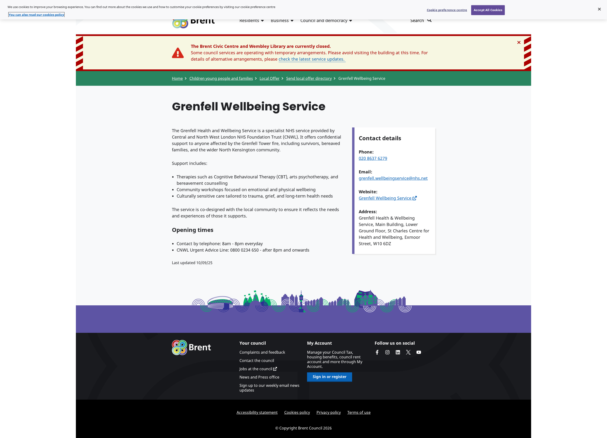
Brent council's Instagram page (387, 352)
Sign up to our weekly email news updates (269, 388)
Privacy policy (329, 412)
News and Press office (259, 377)
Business (280, 20)
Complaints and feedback (262, 352)
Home (177, 78)
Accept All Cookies (488, 10)
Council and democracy (323, 20)
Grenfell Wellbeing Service (386, 198)
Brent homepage (191, 347)
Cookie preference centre (447, 10)
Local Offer (270, 78)
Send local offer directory (309, 78)
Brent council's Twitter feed (408, 352)
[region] (303, 9)
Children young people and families (221, 78)
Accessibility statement (257, 412)
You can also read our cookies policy (36, 15)
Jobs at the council (256, 368)
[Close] (599, 9)
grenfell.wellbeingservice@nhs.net (393, 178)
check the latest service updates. (312, 59)
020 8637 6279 (373, 158)
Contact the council (256, 360)
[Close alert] (518, 42)
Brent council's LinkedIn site (397, 352)
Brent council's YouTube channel (418, 352)
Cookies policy (297, 412)
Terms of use (359, 412)
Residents (249, 20)
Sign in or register (329, 376)
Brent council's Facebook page (377, 352)
